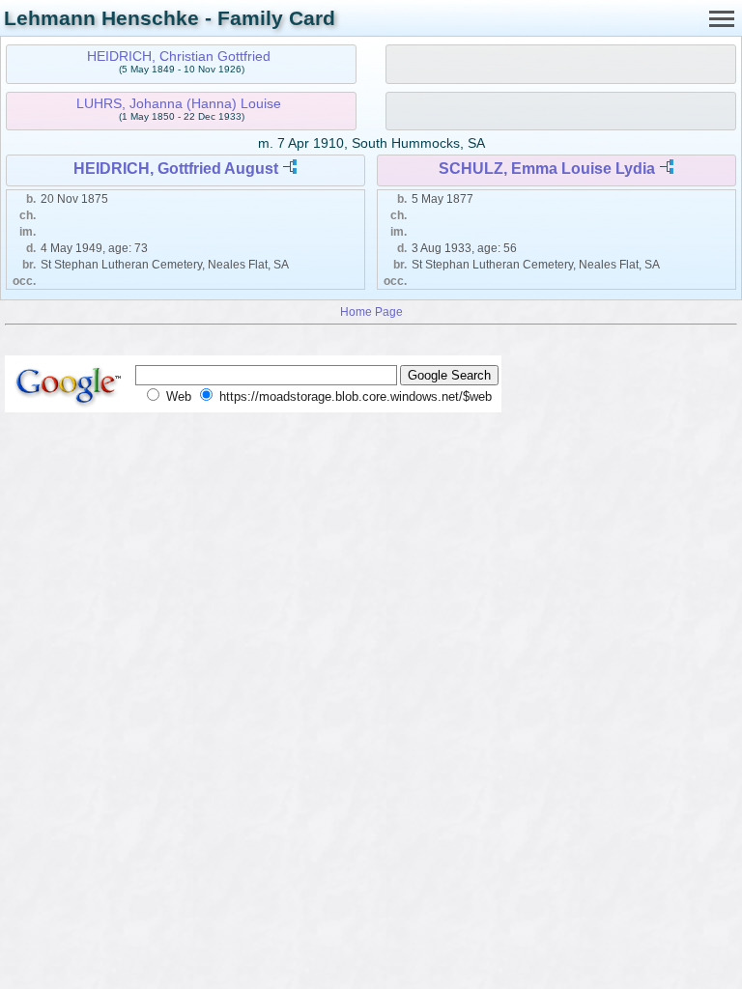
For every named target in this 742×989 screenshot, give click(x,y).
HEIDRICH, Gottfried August (175, 168)
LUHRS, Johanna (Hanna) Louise (178, 103)
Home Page (371, 311)
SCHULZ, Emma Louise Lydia (547, 168)
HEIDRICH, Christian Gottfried (179, 56)
